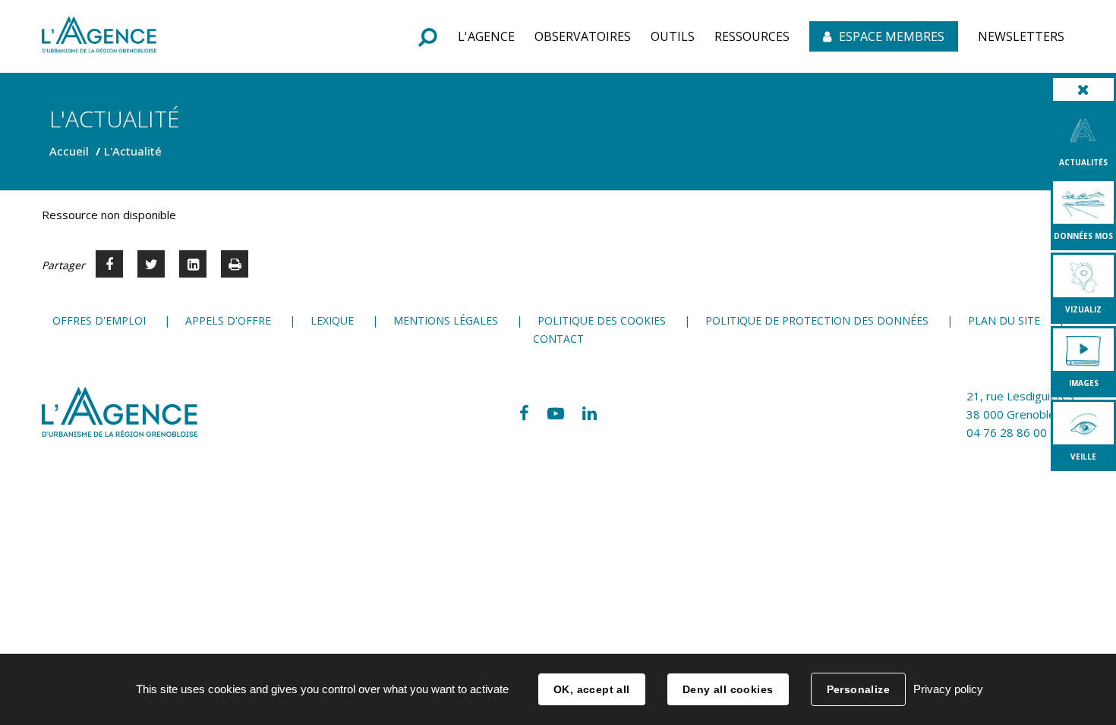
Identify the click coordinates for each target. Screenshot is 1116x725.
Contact (558, 338)
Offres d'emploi (99, 320)
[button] (486, 36)
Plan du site (1004, 320)
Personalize (859, 689)
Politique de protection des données (816, 320)
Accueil (69, 150)
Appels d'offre (228, 320)
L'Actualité (133, 150)
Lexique (332, 320)
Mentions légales (445, 320)
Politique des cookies (602, 320)
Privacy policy (948, 689)
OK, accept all (591, 689)
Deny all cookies (728, 689)
